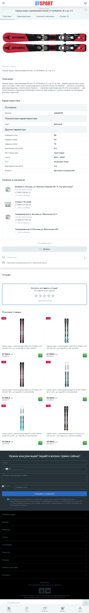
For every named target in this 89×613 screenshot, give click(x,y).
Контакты (6, 575)
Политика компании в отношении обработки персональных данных (44, 595)
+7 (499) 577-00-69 (23, 205)
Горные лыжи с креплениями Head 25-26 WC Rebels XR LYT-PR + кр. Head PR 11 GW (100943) (66, 391)
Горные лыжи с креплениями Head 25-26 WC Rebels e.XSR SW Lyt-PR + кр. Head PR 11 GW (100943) (22, 435)
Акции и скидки (8, 514)
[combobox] (6, 469)
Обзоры (5, 560)
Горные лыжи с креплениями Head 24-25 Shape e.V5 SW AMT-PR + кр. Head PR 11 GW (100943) (22, 391)
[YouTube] (41, 590)
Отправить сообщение (44, 494)
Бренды (5, 522)
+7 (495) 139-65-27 (23, 192)
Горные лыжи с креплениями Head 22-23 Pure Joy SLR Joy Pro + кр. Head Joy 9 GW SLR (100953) (65, 435)
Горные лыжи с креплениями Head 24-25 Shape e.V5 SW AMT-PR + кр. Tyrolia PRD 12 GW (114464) (22, 347)
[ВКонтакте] (48, 590)
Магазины (6, 530)
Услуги (5, 537)
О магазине (7, 545)
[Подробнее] (40, 355)
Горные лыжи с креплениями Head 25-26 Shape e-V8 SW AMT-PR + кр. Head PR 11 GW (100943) (67, 347)
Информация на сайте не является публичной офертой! (44, 597)
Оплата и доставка (10, 567)
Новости (6, 552)
